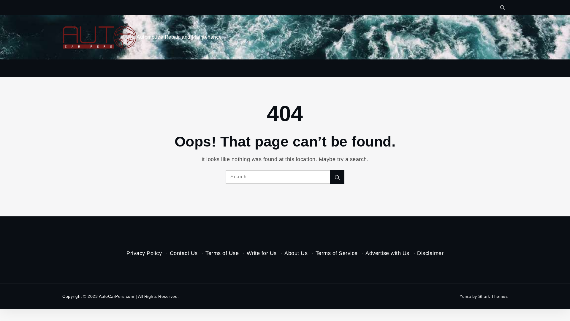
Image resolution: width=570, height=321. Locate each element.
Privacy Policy (144, 253)
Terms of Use (222, 253)
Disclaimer (430, 253)
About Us (296, 253)
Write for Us (262, 253)
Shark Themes (493, 296)
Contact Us (184, 253)
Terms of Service (337, 253)
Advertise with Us (387, 253)
